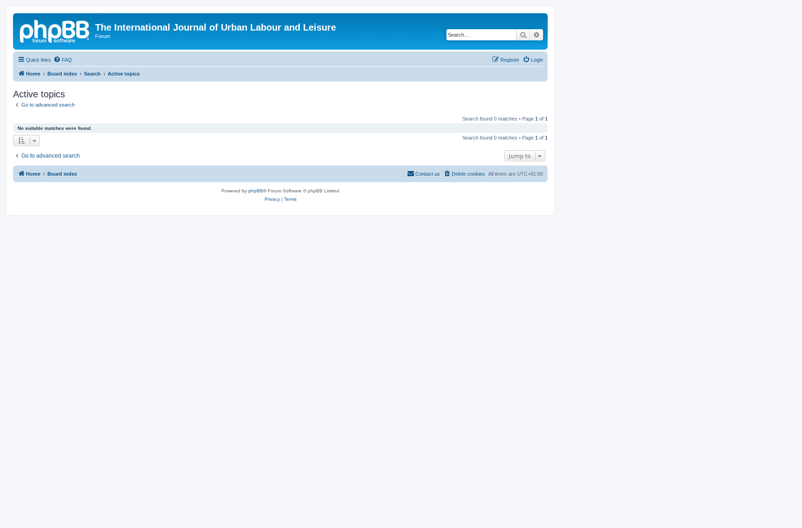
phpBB (255, 190)
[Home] (55, 30)
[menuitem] (62, 59)
